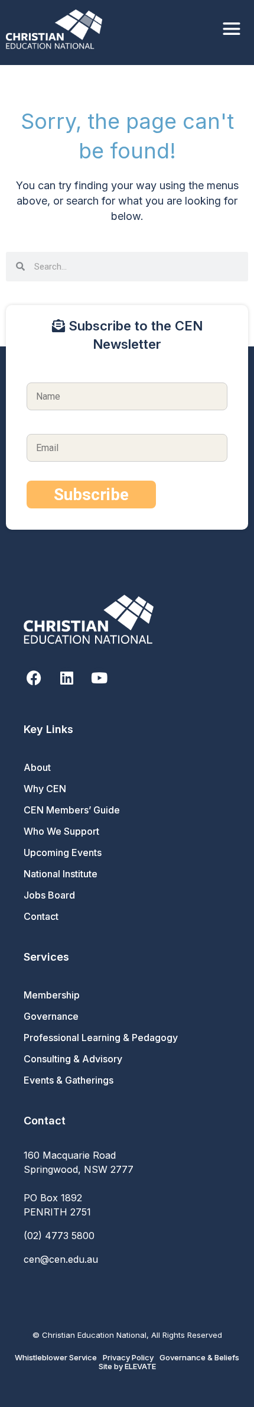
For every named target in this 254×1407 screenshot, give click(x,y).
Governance (51, 1016)
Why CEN (45, 789)
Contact (41, 916)
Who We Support (61, 831)
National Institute (60, 874)
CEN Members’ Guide (72, 810)
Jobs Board (49, 895)
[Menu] (231, 29)
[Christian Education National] (57, 29)
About (37, 767)
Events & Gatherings (68, 1080)
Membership (52, 995)
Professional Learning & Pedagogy (101, 1037)
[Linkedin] (66, 677)
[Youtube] (99, 677)
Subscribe (91, 494)
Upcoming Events (63, 852)
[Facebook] (34, 677)
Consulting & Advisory (73, 1059)
